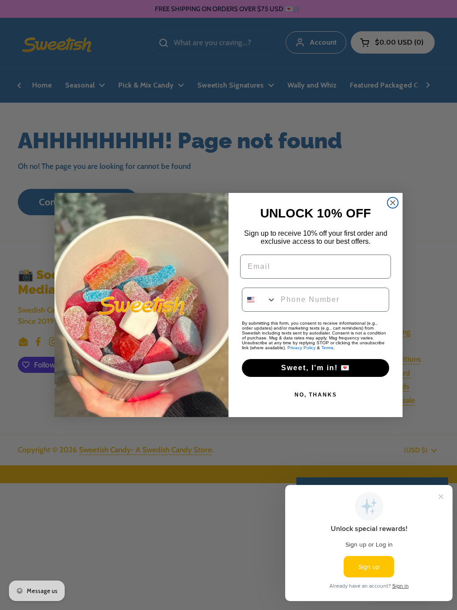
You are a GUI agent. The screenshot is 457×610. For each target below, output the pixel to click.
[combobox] (259, 299)
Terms (327, 347)
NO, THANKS (316, 395)
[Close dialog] (392, 202)
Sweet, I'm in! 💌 (315, 368)
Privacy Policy (301, 347)
